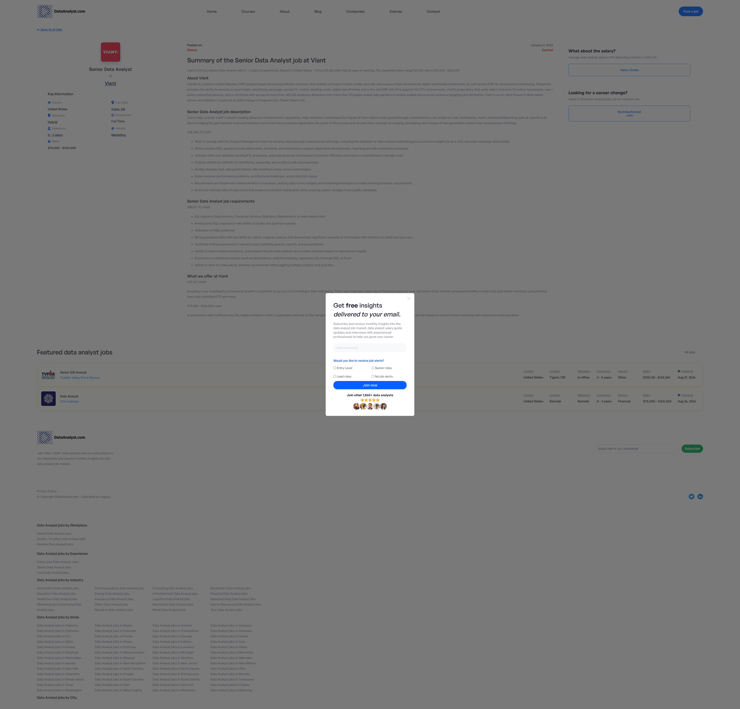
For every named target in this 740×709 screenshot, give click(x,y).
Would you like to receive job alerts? (358, 360)
